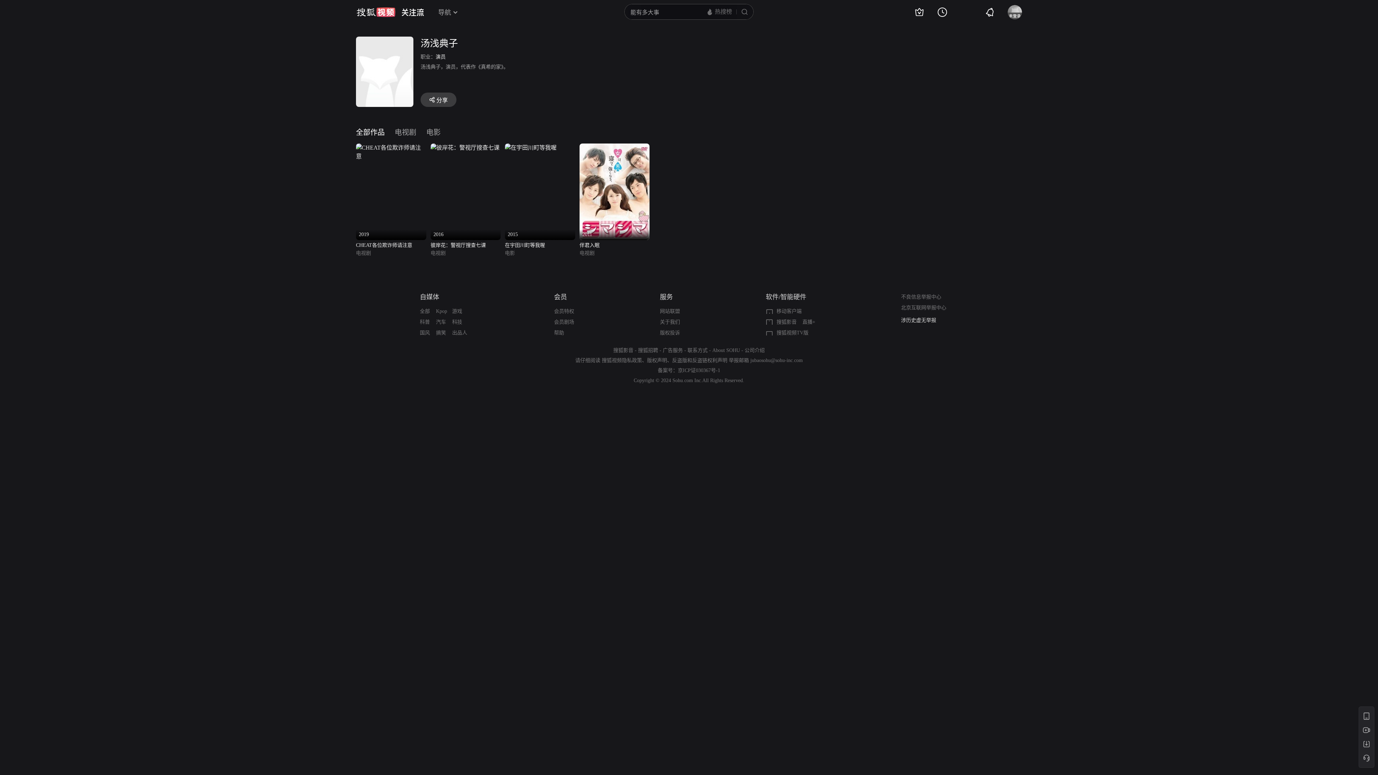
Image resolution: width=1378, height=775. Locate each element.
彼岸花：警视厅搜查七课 (458, 245)
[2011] (615, 148)
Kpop (441, 311)
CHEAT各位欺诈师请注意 (384, 245)
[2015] (531, 148)
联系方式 (698, 350)
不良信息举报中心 (921, 297)
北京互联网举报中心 (923, 307)
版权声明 (657, 360)
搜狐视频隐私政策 (622, 360)
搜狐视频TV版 (792, 332)
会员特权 (564, 311)
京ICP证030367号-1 (699, 370)
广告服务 (673, 350)
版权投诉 (670, 332)
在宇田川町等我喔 (525, 245)
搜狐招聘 (648, 350)
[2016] (465, 148)
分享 (442, 100)
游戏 (457, 311)
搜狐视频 (376, 12)
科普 (425, 322)
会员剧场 (564, 322)
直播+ (808, 322)
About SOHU (726, 350)
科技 (457, 322)
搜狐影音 (787, 322)
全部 (425, 311)
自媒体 (429, 297)
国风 (425, 332)
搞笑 (441, 332)
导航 (444, 12)
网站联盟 (670, 311)
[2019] (391, 148)
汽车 (441, 322)
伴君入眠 (590, 245)
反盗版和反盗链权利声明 (699, 360)
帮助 (559, 332)
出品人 (459, 332)
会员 (560, 297)
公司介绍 (755, 350)
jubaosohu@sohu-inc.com (776, 360)
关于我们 (670, 322)
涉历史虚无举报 (918, 320)
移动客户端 (789, 311)
